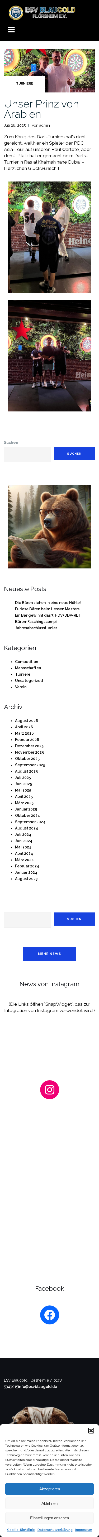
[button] (91, 1430)
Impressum (83, 1530)
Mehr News (49, 954)
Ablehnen (49, 1503)
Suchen (11, 442)
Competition (26, 662)
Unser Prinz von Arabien (41, 108)
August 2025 (26, 771)
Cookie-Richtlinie (21, 1530)
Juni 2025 (23, 784)
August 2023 (26, 879)
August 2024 (26, 828)
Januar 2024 (26, 872)
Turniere (24, 83)
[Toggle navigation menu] (11, 30)
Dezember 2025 (29, 746)
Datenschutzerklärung (55, 1530)
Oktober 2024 (27, 815)
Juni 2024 (23, 841)
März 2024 (24, 860)
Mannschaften (28, 668)
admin (44, 125)
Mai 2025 (23, 790)
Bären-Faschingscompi (36, 622)
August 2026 (26, 721)
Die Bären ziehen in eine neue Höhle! (48, 603)
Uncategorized (29, 681)
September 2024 (30, 822)
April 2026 (24, 727)
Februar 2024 (27, 866)
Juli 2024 (23, 834)
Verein (20, 687)
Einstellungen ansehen (49, 1518)
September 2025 (30, 765)
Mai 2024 (23, 847)
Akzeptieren (49, 1489)
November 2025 (29, 752)
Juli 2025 (23, 777)
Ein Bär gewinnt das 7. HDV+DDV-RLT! (48, 615)
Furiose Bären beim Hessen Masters (47, 609)
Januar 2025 (26, 809)
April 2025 (24, 796)
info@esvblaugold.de (37, 1386)
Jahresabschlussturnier (36, 628)
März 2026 (24, 733)
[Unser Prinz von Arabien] (49, 70)
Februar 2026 (27, 740)
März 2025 (24, 803)
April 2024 (24, 853)
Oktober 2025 (27, 759)
